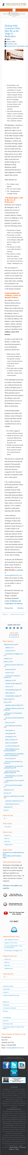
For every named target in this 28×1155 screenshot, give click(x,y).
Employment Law (9, 680)
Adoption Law (8, 647)
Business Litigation (8, 699)
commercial (5, 614)
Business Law (11, 44)
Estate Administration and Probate (13, 725)
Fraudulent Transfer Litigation (17, 614)
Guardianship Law (9, 736)
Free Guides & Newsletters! (9, 1008)
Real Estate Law (8, 1058)
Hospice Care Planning (10, 742)
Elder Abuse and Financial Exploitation (14, 717)
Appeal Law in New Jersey (11, 942)
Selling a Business (9, 692)
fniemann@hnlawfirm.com (13, 575)
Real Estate (7, 841)
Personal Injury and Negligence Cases (14, 653)
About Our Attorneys (8, 986)
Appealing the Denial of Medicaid (13, 705)
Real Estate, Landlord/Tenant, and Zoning (14, 796)
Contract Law (8, 672)
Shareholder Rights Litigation (12, 695)
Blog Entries (6, 1001)
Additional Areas (9, 844)
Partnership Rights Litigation (12, 689)
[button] (14, 10)
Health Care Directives (10, 739)
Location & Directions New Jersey (11, 995)
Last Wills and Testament (11, 745)
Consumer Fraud (9, 650)
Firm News (6, 793)
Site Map (5, 1011)
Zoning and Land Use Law (11, 803)
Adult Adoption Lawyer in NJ (12, 939)
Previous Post (9, 608)
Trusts (5, 810)
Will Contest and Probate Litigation (13, 785)
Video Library (8, 826)
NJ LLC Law (8, 686)
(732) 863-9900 (14, 635)
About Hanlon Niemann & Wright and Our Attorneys (13, 1027)
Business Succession (9, 669)
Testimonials (7, 807)
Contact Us (6, 992)
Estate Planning (9, 733)
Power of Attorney (9, 758)
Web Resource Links (8, 1023)
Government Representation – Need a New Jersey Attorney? (13, 946)
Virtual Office (6, 989)
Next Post (20, 608)
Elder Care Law (9, 722)
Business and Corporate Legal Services (14, 664)
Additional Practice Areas (10, 644)
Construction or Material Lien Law (13, 800)
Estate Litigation (9, 730)
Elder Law (6, 702)
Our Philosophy (7, 1017)
